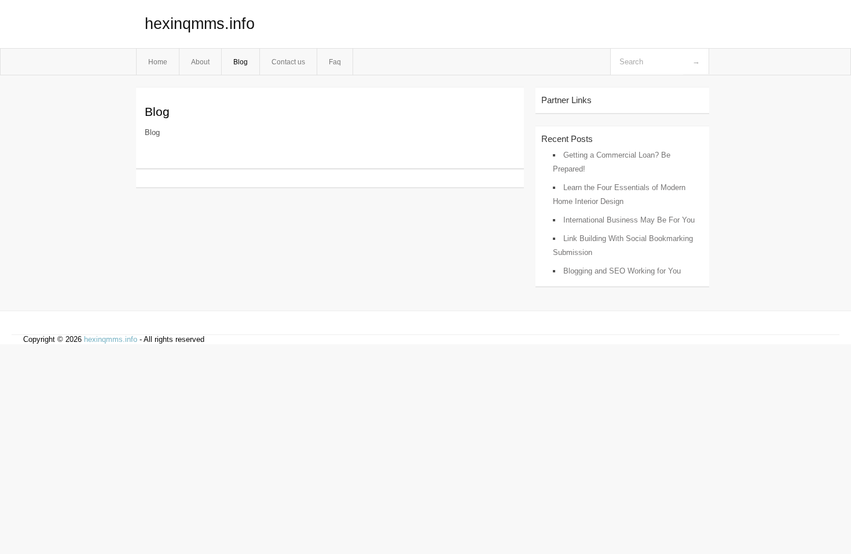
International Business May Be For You (629, 220)
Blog (240, 61)
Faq (335, 61)
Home (157, 61)
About (200, 61)
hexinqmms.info (200, 23)
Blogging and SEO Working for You (622, 271)
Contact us (288, 61)
